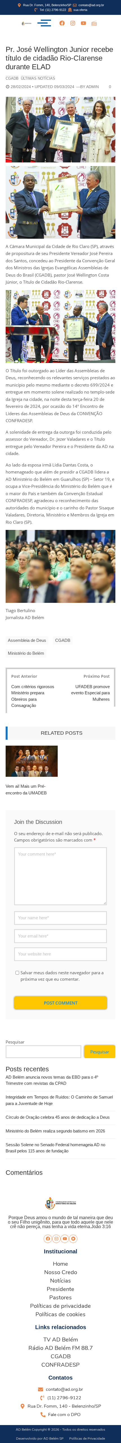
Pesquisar (15, 1042)
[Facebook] (62, 23)
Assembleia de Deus (27, 640)
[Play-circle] (73, 1239)
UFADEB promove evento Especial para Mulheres (90, 693)
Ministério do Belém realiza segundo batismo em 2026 (55, 1131)
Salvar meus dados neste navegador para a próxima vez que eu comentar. (62, 976)
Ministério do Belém (26, 653)
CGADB (12, 79)
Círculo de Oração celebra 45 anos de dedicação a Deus (58, 1117)
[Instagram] (73, 23)
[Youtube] (83, 23)
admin (92, 86)
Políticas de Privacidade (87, 1438)
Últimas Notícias (38, 79)
